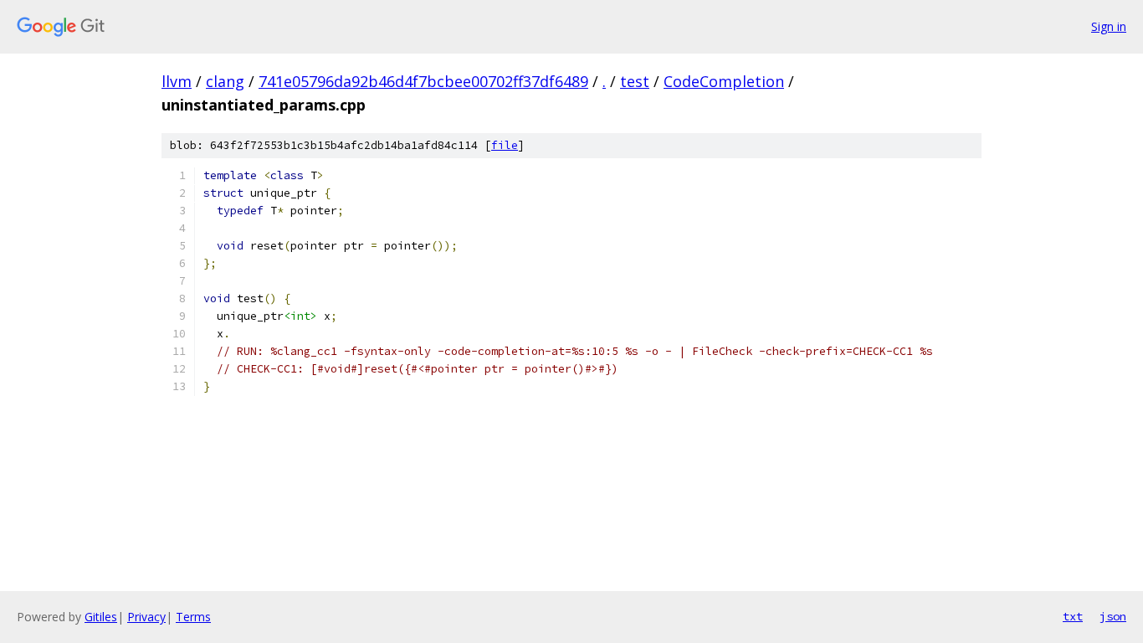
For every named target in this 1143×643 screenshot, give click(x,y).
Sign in (1108, 26)
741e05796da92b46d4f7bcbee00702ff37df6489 (423, 81)
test (634, 81)
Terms (193, 617)
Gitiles (101, 617)
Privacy (146, 617)
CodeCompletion (724, 81)
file (504, 145)
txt (1073, 616)
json (1112, 616)
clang (225, 81)
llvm (176, 81)
